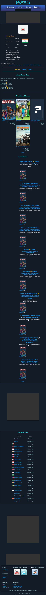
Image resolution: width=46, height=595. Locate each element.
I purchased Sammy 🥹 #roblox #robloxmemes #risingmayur (29, 162)
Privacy (4, 586)
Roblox (21, 180)
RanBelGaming (18, 477)
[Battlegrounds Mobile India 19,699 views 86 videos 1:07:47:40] (23, 125)
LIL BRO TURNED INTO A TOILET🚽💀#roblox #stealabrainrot (30, 316)
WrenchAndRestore (19, 467)
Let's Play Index (17, 587)
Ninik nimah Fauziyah (19, 495)
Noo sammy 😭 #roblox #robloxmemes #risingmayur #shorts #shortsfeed (30, 273)
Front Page (5, 569)
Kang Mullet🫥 (18, 501)
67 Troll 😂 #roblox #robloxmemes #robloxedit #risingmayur (30, 251)
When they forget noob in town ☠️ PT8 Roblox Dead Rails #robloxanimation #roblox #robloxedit (30, 340)
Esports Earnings (17, 586)
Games (30, 69)
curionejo (16, 443)
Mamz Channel (18, 464)
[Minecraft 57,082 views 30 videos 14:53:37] (23, 99)
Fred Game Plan (18, 451)
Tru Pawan (17, 488)
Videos (24, 69)
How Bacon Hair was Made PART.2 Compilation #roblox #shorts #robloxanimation (29, 361)
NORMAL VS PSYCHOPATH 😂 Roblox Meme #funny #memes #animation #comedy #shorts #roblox (29, 296)
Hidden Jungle (18, 462)
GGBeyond (16, 584)
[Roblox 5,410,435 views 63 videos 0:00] (8, 99)
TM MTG (16, 456)
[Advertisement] (23, 17)
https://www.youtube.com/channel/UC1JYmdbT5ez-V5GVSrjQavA (25, 65)
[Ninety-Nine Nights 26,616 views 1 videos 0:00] (37, 99)
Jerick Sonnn (17, 459)
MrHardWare (17, 498)
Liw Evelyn (17, 449)
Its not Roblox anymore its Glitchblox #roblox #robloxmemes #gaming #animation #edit (29, 185)
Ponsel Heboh (17, 469)
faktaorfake (17, 493)
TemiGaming (17, 472)
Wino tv (16, 441)
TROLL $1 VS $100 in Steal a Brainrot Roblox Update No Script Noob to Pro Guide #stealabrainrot (29, 229)
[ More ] (23, 152)
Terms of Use (6, 587)
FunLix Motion (17, 480)
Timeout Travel (18, 482)
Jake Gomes (17, 474)
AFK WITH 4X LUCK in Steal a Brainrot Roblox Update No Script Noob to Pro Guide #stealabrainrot (29, 207)
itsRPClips (16, 454)
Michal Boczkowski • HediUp (21, 446)
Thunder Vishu (18, 490)
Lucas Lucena (17, 485)
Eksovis (16, 438)
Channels (5, 576)
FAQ (4, 584)
